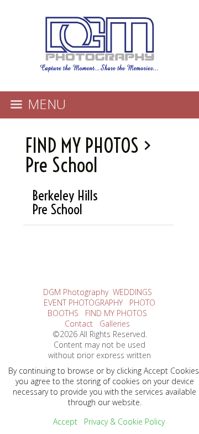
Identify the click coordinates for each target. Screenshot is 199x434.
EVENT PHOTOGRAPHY (83, 302)
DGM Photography (75, 292)
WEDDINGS (132, 292)
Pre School (61, 165)
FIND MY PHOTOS (82, 145)
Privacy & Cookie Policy (124, 421)
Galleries (115, 323)
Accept (65, 421)
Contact (79, 323)
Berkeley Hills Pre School (65, 202)
